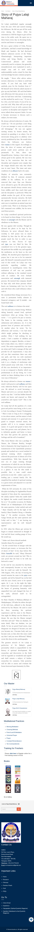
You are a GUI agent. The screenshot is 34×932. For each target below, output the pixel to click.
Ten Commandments (13, 744)
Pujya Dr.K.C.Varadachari (19, 708)
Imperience (6, 905)
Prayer (9, 738)
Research (6, 879)
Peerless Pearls (7, 885)
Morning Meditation (12, 726)
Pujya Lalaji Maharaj (18, 698)
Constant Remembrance (14, 741)
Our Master (7, 11)
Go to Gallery (8, 797)
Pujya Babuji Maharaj (18, 689)
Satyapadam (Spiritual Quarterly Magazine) (15, 908)
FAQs (4, 891)
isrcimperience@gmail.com (13, 865)
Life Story (14, 694)
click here (13, 753)
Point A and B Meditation (14, 732)
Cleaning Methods (12, 729)
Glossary (5, 882)
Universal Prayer (12, 735)
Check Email (6, 903)
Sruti (4, 888)
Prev (16, 672)
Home (2, 11)
